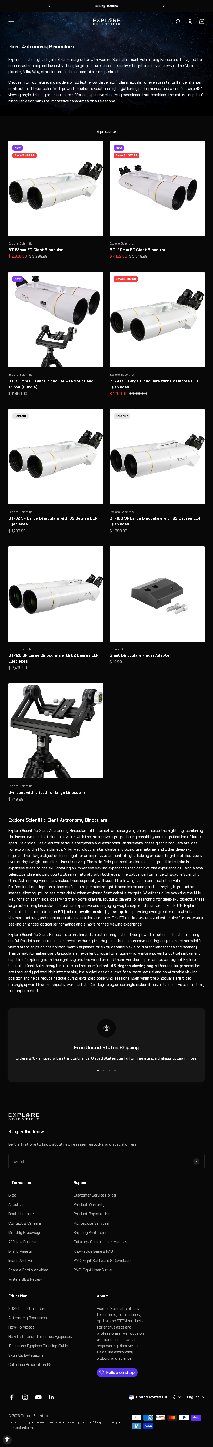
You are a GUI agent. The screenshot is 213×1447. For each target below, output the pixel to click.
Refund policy (19, 1422)
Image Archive (20, 1260)
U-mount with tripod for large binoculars (47, 792)
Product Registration (92, 1214)
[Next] (164, 6)
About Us (16, 1204)
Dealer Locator (21, 1214)
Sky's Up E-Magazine (26, 1355)
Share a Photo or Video (28, 1270)
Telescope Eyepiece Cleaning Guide (38, 1346)
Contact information (24, 1427)
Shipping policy (105, 1422)
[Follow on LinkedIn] (51, 1397)
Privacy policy (77, 1422)
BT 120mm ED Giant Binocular (138, 250)
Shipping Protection (91, 1232)
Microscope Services (91, 1223)
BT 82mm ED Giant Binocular (35, 250)
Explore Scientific (20, 243)
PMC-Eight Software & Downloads (103, 1260)
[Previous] (49, 6)
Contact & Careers (24, 1223)
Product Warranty (89, 1204)
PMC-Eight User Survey (94, 1270)
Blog (12, 1195)
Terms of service (48, 1422)
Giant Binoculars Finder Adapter (140, 655)
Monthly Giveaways (24, 1232)
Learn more (187, 1058)
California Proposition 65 (29, 1364)
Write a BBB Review (25, 1279)
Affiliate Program (23, 1242)
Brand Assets (20, 1251)
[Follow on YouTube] (38, 1397)
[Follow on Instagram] (25, 1397)
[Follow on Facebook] (11, 1397)
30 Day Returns (106, 6)
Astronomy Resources (27, 1317)
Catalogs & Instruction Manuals (101, 1242)
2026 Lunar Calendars (27, 1308)
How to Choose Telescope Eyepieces (40, 1336)
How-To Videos (21, 1327)
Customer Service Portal (95, 1195)
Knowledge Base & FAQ (93, 1251)
